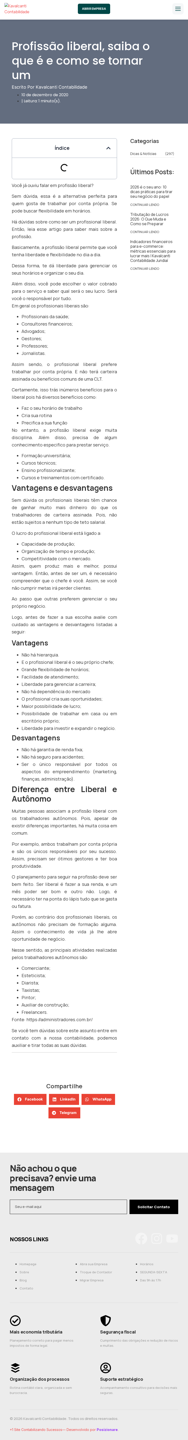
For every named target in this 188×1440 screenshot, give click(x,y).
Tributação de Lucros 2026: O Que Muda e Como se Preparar (149, 219)
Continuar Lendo (144, 204)
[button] (108, 148)
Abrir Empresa (94, 9)
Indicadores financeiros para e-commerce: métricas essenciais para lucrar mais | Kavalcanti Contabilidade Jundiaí (153, 251)
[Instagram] (157, 1239)
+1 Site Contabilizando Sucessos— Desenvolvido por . (64, 1430)
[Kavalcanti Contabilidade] (24, 9)
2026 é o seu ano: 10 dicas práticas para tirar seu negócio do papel (151, 191)
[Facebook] (141, 1239)
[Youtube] (172, 1239)
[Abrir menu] (178, 8)
